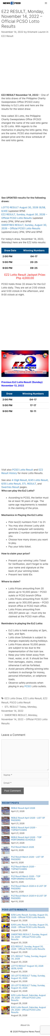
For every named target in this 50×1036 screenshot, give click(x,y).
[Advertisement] (25, 67)
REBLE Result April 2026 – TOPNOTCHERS (24, 828)
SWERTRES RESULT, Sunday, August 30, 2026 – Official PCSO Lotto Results (29, 937)
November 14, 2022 (27, 95)
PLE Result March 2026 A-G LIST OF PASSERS (29, 887)
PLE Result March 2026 (22, 847)
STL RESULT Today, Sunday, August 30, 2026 (28, 957)
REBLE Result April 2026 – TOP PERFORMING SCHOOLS (26, 838)
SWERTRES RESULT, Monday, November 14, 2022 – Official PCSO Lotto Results (24, 719)
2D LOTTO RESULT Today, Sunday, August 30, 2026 (28, 986)
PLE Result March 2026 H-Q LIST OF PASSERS (29, 897)
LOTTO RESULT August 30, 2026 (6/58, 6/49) (27, 967)
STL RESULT (29, 483)
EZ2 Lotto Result (32, 698)
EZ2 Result (7, 36)
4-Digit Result (19, 480)
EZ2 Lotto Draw (13, 698)
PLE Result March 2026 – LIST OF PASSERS (27, 858)
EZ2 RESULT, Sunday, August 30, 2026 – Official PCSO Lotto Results (28, 947)
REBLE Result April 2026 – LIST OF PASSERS (28, 819)
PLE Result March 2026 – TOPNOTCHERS (23, 867)
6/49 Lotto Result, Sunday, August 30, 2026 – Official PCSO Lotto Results (29, 925)
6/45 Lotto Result (38, 480)
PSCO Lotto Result (20, 702)
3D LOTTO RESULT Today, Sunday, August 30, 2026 (28, 976)
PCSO (27, 686)
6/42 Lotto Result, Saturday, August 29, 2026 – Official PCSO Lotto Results (28, 1010)
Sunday (37, 382)
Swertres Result (10, 487)
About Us (25, 1025)
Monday (5, 105)
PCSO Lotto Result (22, 469)
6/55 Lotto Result (11, 483)
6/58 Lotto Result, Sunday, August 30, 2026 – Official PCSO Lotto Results (29, 916)
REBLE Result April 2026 (23, 808)
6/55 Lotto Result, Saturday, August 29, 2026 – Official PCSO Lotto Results (28, 997)
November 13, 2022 (12, 385)
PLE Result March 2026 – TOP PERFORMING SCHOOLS (25, 877)
